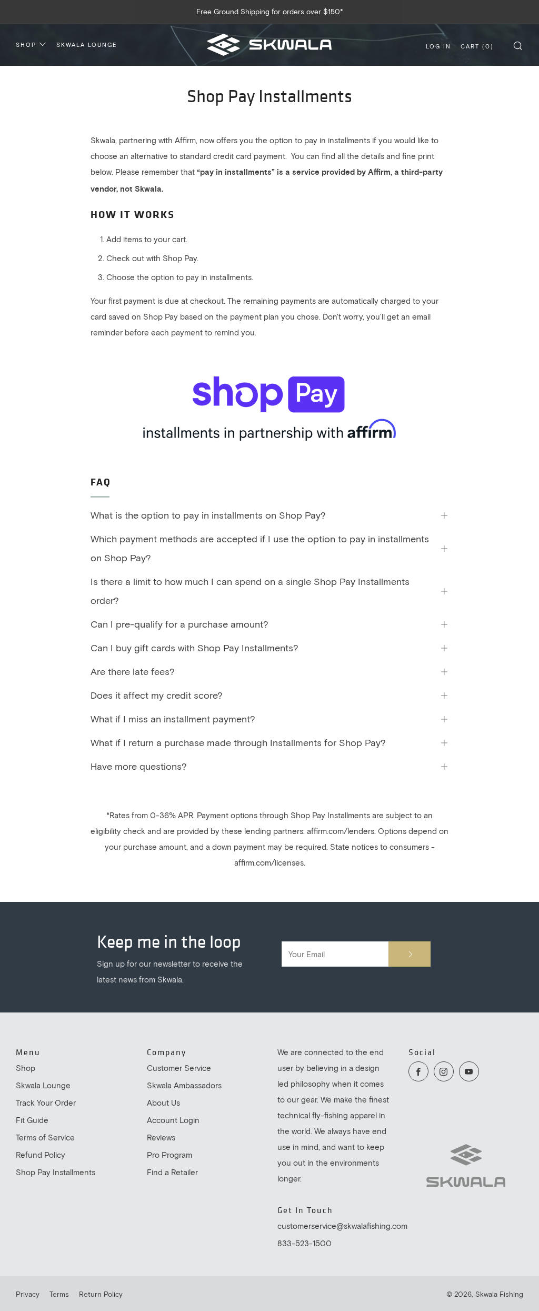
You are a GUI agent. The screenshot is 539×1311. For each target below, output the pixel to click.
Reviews (161, 1137)
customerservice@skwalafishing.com (342, 1225)
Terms (59, 1294)
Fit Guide (32, 1120)
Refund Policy (40, 1154)
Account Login (173, 1120)
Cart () (477, 46)
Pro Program (169, 1154)
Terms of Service (45, 1137)
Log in (438, 46)
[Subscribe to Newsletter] (409, 954)
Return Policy (101, 1294)
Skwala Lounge (86, 44)
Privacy (27, 1294)
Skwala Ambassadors (184, 1085)
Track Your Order (46, 1102)
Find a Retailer (172, 1172)
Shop (26, 44)
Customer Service (179, 1067)
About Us (163, 1102)
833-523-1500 (304, 1243)
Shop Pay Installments (55, 1172)
